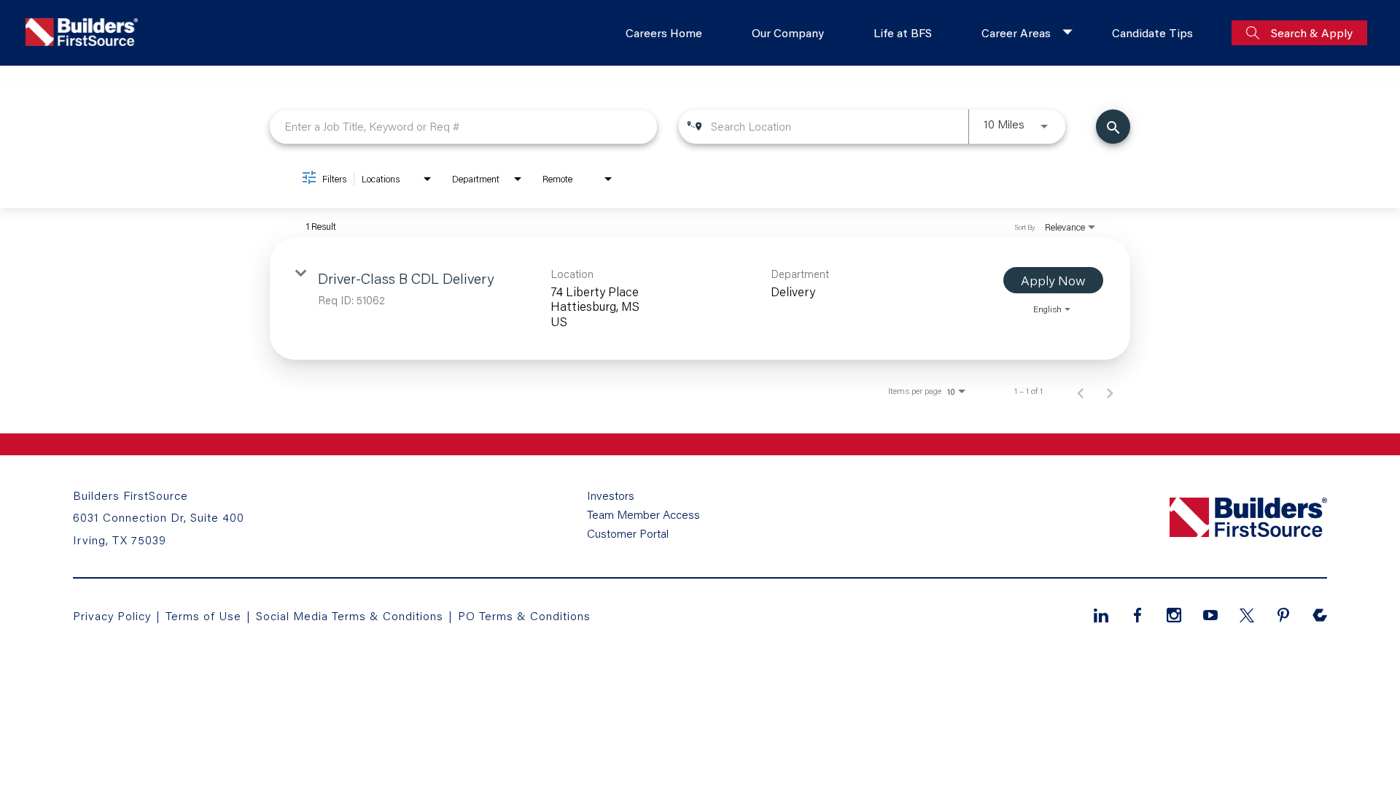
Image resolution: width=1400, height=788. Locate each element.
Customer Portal (628, 533)
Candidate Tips (1152, 32)
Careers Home (664, 32)
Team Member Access (643, 514)
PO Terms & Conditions (524, 615)
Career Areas (1016, 32)
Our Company (788, 32)
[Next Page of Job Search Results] (1109, 391)
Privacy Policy (112, 615)
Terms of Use (205, 615)
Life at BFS (903, 32)
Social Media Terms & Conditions (349, 615)
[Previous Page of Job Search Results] (1080, 391)
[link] (700, 299)
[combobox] (463, 126)
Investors (610, 495)
